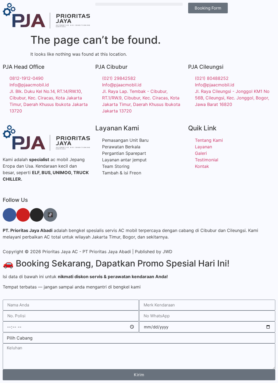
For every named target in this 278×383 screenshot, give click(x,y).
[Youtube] (23, 215)
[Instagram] (36, 215)
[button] (138, 4)
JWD (167, 251)
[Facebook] (9, 215)
